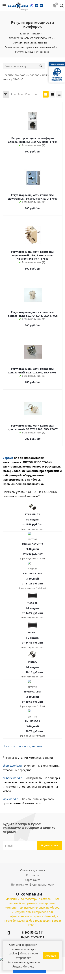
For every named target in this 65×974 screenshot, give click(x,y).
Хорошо (51, 955)
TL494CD (32, 632)
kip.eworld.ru (11, 799)
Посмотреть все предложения (22, 746)
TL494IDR (32, 603)
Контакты (32, 875)
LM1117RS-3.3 (32, 721)
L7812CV (32, 662)
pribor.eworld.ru (13, 778)
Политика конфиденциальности (32, 884)
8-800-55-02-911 (33, 932)
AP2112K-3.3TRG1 (32, 573)
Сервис (8, 458)
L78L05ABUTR (32, 514)
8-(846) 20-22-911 (32, 937)
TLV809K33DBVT (32, 691)
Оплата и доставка (32, 870)
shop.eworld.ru (12, 765)
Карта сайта (32, 880)
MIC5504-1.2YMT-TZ (32, 543)
